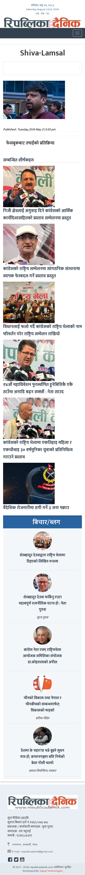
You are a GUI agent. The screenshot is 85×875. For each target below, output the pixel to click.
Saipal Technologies (51, 871)
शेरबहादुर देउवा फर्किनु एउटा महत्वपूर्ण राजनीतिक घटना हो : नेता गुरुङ (42, 603)
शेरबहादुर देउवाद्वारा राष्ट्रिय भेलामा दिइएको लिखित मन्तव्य (42, 558)
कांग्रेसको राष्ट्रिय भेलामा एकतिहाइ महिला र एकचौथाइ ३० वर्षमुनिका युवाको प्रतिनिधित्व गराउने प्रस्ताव (38, 450)
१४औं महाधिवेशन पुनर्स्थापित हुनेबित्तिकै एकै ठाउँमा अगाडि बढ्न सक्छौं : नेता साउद (38, 388)
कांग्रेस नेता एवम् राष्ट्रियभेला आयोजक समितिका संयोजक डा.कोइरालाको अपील (42, 656)
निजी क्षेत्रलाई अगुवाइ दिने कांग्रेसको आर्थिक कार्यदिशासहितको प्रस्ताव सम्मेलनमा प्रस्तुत (38, 214)
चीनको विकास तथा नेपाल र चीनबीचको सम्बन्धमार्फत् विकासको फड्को (42, 704)
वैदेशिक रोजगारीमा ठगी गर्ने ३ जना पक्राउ (36, 507)
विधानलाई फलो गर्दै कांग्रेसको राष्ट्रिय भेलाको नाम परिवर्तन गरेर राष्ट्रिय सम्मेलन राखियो (42, 330)
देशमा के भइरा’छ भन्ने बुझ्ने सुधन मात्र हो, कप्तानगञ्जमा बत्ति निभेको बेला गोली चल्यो (42, 757)
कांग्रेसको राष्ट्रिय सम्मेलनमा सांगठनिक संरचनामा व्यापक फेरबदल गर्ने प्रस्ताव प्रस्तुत (41, 272)
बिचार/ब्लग (46, 522)
